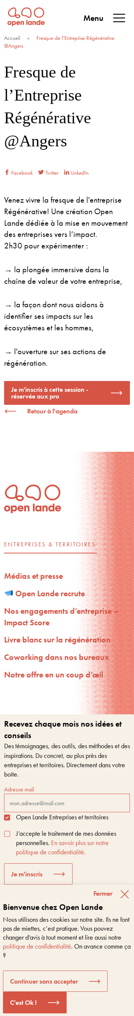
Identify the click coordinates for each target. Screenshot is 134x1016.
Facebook (21, 173)
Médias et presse (33, 576)
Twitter (51, 173)
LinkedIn (79, 173)
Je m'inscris (26, 874)
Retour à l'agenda (52, 411)
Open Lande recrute (49, 593)
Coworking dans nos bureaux (56, 657)
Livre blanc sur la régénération (57, 639)
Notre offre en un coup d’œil (53, 674)
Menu (93, 18)
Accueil (12, 38)
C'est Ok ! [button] (23, 1002)
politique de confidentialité (37, 946)
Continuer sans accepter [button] (44, 981)
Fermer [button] (102, 893)
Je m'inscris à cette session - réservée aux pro (49, 392)
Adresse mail (19, 789)
